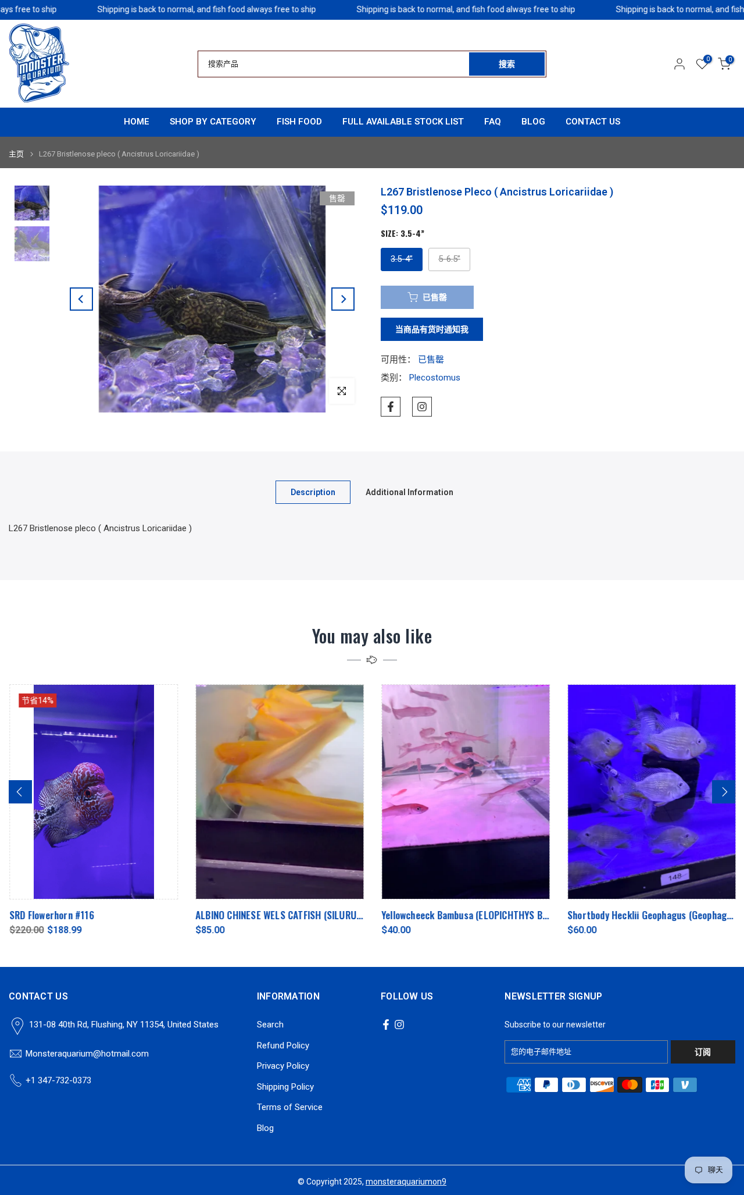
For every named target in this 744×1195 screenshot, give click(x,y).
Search (270, 1024)
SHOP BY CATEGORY (213, 121)
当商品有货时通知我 (431, 329)
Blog (265, 1128)
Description (313, 492)
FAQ (492, 121)
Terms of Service (290, 1107)
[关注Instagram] (422, 407)
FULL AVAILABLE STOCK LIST (403, 121)
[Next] (343, 299)
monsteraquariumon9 (406, 1181)
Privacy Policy (283, 1066)
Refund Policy (283, 1045)
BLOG (533, 121)
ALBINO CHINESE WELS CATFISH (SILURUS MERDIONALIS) (307, 915)
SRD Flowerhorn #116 (51, 915)
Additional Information (409, 492)
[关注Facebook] (390, 407)
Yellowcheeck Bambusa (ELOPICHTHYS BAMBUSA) (479, 915)
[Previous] (81, 299)
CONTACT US (593, 121)
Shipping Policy (285, 1087)
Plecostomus (434, 377)
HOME (136, 121)
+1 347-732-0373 (58, 1080)
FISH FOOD (299, 121)
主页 (16, 154)
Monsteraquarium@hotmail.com (87, 1053)
